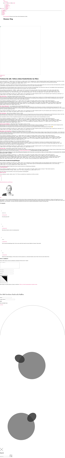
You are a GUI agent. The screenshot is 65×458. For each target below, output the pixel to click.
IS (2, 304)
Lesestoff (8, 182)
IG (0, 304)
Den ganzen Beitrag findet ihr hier (24, 150)
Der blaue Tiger (2, 148)
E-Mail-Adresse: (2, 299)
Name (1, 297)
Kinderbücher (4, 182)
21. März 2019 (4, 241)
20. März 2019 (4, 228)
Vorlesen (11, 182)
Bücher (1, 182)
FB (1, 304)
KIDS (9, 16)
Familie (6, 16)
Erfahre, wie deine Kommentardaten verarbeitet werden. (28, 284)
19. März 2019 (2, 75)
